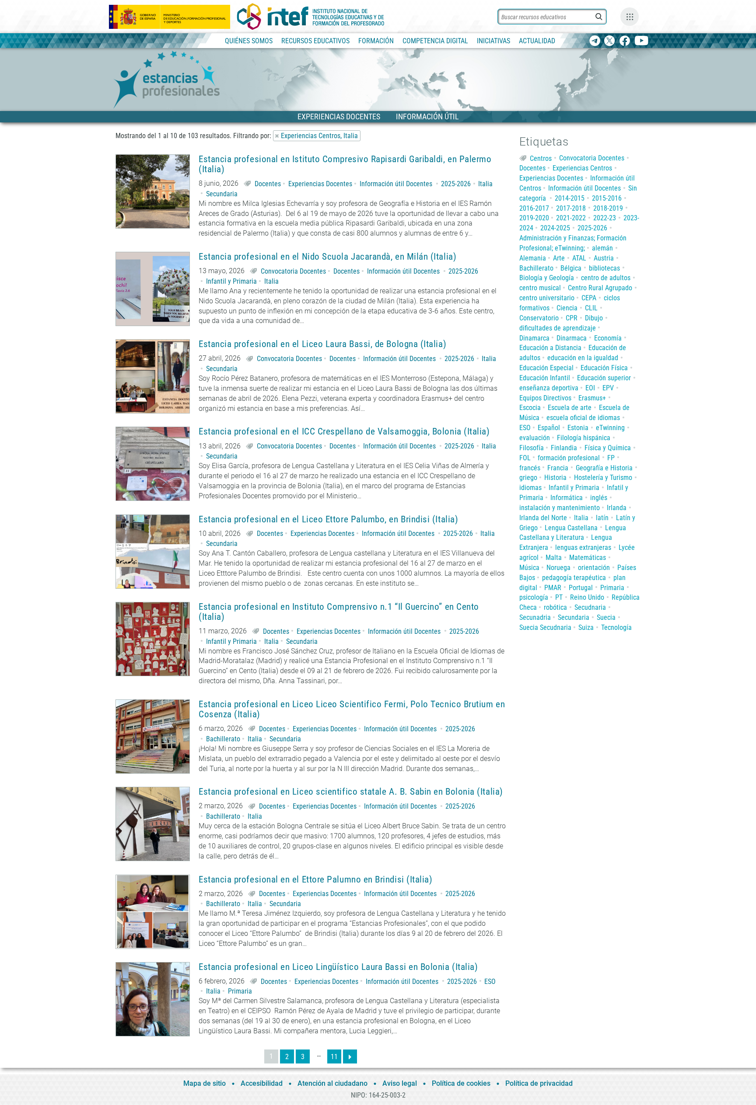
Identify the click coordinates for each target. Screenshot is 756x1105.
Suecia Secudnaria (545, 627)
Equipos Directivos (545, 398)
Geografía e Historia (604, 468)
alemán (602, 248)
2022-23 (604, 218)
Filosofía (531, 448)
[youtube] (641, 41)
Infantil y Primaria (231, 281)
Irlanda (616, 508)
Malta (554, 557)
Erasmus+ (592, 398)
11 (334, 1057)
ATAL (579, 258)
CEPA (588, 298)
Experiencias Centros (582, 168)
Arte (559, 258)
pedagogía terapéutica (574, 577)
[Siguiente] (350, 1056)
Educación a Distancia (550, 348)
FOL (525, 458)
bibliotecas (604, 268)
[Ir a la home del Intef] (311, 16)
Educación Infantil (544, 378)
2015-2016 (607, 198)
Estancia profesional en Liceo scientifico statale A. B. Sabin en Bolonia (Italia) (351, 792)
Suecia (606, 617)
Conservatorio (539, 318)
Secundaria (222, 194)
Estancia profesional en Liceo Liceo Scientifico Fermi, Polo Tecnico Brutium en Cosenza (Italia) (352, 709)
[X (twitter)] (609, 41)
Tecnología (616, 627)
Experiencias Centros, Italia (319, 136)
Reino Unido (587, 597)
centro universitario (546, 298)
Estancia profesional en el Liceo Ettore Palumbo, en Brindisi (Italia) (328, 519)
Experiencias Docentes (320, 184)
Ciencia (567, 308)
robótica (555, 607)
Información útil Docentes (396, 184)
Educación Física (604, 368)
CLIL (591, 308)
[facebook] (624, 41)
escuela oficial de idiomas (583, 418)
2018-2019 (608, 208)
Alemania (532, 258)
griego (528, 477)
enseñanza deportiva (548, 388)
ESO (490, 981)
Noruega (558, 567)
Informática (566, 497)
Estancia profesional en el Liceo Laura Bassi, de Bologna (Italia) (322, 344)
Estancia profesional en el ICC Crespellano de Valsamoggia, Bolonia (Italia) (344, 432)
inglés (598, 497)
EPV (608, 388)
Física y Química (607, 448)
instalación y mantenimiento (559, 508)
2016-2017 (534, 208)
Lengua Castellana (571, 528)
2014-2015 (569, 198)
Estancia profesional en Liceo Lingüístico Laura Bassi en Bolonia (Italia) (338, 967)
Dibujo (594, 318)
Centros (541, 158)
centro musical (540, 288)
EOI (590, 388)
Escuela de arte (570, 407)
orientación (594, 567)
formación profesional (569, 458)
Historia (555, 477)
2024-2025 (555, 228)
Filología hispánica (583, 438)
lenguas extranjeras (583, 547)
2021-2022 (571, 218)
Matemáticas (587, 557)
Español (549, 428)
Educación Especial (546, 368)
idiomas (530, 487)
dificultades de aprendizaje (557, 328)
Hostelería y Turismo (603, 477)
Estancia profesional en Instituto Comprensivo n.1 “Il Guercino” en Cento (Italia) (339, 612)
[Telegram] (594, 41)
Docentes (268, 184)
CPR (572, 318)
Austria (604, 258)
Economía (608, 338)
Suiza (586, 627)
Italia (485, 184)
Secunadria (535, 617)
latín (602, 518)
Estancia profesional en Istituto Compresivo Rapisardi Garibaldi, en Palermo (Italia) (345, 164)
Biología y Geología (546, 278)
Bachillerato (223, 739)
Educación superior (604, 378)
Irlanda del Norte (543, 518)
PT (559, 597)
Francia (557, 468)
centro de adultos (605, 278)
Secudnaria (590, 607)
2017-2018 (571, 208)
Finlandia (564, 448)
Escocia (530, 407)
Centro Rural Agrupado (600, 288)
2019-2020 (534, 218)
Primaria (240, 991)
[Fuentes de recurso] (629, 16)
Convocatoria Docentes (293, 271)
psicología (533, 597)
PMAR (552, 588)
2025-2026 (456, 184)
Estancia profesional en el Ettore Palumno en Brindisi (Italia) (315, 880)
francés (529, 468)
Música (529, 567)
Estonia (577, 428)
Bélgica (570, 268)
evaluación (534, 438)
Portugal (581, 588)
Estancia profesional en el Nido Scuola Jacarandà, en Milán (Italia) (327, 257)
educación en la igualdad (582, 358)
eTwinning (610, 428)
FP (611, 458)
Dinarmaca (571, 338)
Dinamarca (534, 338)
